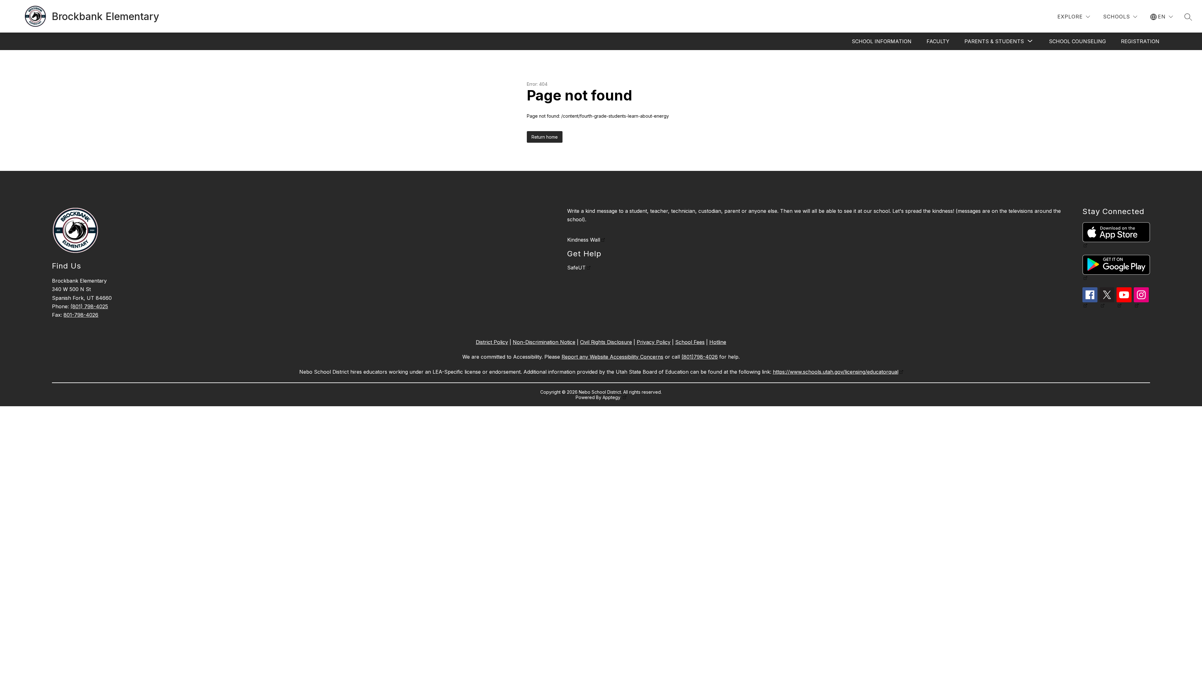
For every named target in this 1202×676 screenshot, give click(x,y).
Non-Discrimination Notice (544, 342)
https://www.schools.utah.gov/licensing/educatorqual (835, 372)
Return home (545, 137)
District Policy (492, 342)
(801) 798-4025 (89, 306)
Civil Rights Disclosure (606, 342)
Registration (1140, 41)
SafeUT (576, 267)
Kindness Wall (583, 240)
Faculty (938, 41)
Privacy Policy (653, 342)
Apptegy (612, 397)
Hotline (717, 342)
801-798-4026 (81, 315)
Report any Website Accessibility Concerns (612, 357)
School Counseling (1077, 41)
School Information (882, 41)
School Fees (690, 342)
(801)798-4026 (699, 357)
